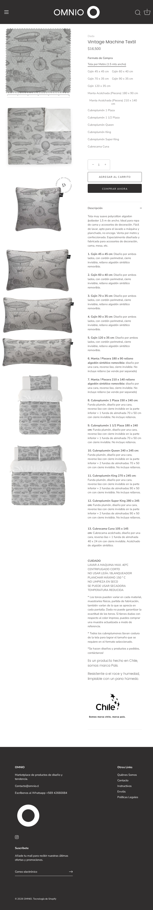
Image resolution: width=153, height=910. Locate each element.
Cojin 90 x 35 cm (122, 78)
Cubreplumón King (99, 132)
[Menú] (6, 12)
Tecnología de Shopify (44, 899)
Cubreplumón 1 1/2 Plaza (104, 117)
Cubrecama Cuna (98, 146)
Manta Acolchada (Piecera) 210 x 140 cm (113, 102)
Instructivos (124, 786)
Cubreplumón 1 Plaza (101, 110)
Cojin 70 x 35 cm (98, 78)
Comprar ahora (115, 189)
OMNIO (28, 899)
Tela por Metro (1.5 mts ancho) (107, 64)
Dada (91, 36)
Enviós (121, 791)
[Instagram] (17, 837)
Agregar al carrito (115, 177)
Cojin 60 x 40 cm (122, 71)
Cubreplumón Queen (101, 124)
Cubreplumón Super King (103, 139)
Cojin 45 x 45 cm (98, 71)
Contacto (122, 780)
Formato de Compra (100, 58)
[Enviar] (71, 872)
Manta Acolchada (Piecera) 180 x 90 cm (113, 93)
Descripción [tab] (95, 208)
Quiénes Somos (127, 775)
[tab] (115, 471)
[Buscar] (138, 13)
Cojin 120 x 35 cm (99, 86)
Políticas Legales (127, 797)
